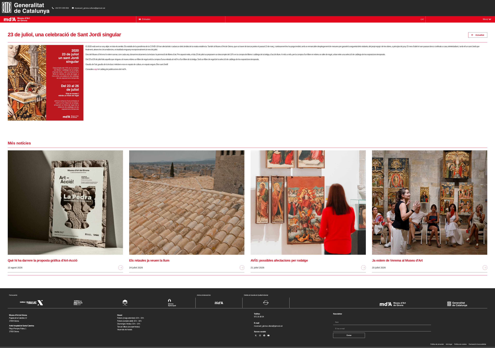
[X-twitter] (256, 335)
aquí (96, 69)
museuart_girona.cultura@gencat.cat (268, 326)
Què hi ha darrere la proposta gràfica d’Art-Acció (42, 260)
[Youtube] (268, 335)
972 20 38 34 (259, 317)
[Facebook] (264, 335)
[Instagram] (260, 335)
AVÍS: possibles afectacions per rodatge (279, 260)
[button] (487, 19)
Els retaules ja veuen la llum (149, 260)
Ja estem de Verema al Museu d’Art (397, 260)
